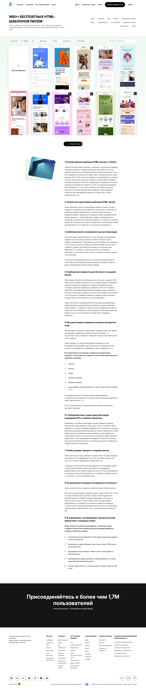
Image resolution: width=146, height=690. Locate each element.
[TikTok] (35, 678)
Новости (48, 647)
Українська (88, 656)
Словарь (73, 650)
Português (88, 654)
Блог (71, 642)
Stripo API (101, 643)
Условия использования (121, 645)
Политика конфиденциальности (123, 642)
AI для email (61, 658)
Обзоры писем (74, 660)
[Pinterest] (47, 678)
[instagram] (29, 678)
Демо (130, 4)
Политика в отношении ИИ (122, 647)
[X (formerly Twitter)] (23, 678)
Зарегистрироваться (115, 4)
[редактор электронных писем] (10, 4)
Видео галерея (74, 663)
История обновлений (105, 645)
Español (87, 648)
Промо (134, 26)
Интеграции (61, 650)
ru (79, 4)
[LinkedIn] (17, 678)
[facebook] (11, 678)
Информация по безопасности (123, 650)
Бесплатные (14, 41)
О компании (49, 640)
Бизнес (92, 22)
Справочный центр (76, 645)
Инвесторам (49, 650)
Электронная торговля (128, 18)
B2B (108, 18)
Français (87, 645)
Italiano (87, 651)
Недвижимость (103, 22)
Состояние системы (120, 653)
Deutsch (87, 643)
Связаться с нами (88, 4)
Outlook (115, 18)
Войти (100, 4)
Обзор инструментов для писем (76, 655)
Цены (54, 4)
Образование (74, 647)
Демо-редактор (63, 640)
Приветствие (124, 26)
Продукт (20, 4)
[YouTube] (41, 678)
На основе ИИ (115, 22)
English (87, 640)
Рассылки (101, 18)
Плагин (60, 643)
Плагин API (102, 640)
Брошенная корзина (129, 22)
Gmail (92, 18)
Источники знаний (42, 4)
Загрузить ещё (74, 144)
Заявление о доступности (122, 656)
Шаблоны (29, 4)
